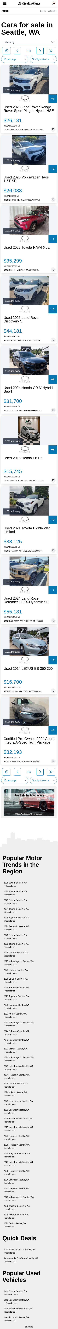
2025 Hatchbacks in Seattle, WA (18, 1129)
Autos (4, 11)
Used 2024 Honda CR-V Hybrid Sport (28, 389)
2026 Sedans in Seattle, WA (16, 1111)
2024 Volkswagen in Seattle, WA (19, 1059)
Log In (43, 10)
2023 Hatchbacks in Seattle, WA (18, 1068)
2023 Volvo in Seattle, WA (16, 1050)
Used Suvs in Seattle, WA (15, 1293)
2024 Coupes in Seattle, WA (16, 1181)
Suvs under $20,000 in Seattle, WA (20, 1251)
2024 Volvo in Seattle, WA (16, 1094)
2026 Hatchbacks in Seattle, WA (18, 1164)
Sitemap (29, 1327)
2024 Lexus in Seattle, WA (16, 954)
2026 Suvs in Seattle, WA (15, 937)
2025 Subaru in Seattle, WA (16, 989)
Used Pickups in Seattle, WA (17, 1319)
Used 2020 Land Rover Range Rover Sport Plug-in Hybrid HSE (29, 109)
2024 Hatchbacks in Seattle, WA (18, 1120)
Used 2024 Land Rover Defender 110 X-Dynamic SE (26, 600)
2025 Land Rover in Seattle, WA (18, 1102)
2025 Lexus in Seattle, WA (16, 980)
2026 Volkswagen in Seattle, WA (19, 1199)
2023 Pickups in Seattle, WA (17, 1137)
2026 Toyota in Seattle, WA (16, 945)
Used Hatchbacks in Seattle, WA (18, 1310)
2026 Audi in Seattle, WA (15, 1225)
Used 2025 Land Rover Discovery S (22, 319)
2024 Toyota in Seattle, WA (16, 910)
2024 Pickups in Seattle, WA (17, 1076)
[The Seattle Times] (29, 3)
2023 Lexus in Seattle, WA (16, 971)
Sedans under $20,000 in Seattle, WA (21, 1260)
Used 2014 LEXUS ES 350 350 (28, 668)
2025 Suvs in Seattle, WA (15, 884)
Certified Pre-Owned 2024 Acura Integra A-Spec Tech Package (29, 740)
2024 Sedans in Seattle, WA (16, 928)
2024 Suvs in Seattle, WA (15, 893)
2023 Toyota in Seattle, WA (16, 998)
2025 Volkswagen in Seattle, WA (19, 963)
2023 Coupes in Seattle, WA (16, 1190)
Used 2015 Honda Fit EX (23, 458)
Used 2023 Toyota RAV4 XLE (27, 247)
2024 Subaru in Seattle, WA (16, 1033)
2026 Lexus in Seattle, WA (16, 1085)
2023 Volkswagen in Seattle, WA (19, 1024)
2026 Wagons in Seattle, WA (17, 1207)
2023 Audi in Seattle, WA (15, 1015)
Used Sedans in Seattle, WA (16, 1301)
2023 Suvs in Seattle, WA (15, 902)
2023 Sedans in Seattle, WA (16, 1041)
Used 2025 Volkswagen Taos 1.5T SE (26, 179)
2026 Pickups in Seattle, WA (17, 1172)
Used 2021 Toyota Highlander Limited (27, 530)
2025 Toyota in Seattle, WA (16, 919)
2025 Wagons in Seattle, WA (17, 1155)
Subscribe (52, 10)
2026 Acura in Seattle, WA (16, 1216)
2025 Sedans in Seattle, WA (16, 1006)
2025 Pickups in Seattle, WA (17, 1146)
